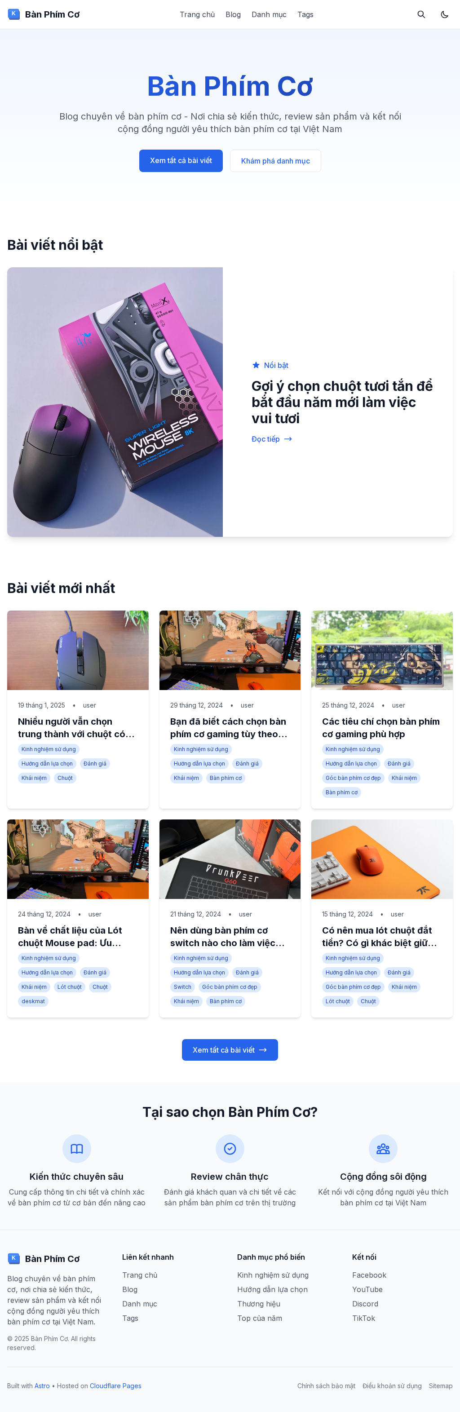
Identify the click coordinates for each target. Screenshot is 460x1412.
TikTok (363, 1318)
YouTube (367, 1289)
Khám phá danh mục (275, 160)
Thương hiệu (258, 1303)
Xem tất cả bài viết (181, 160)
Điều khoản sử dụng (392, 1386)
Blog (233, 14)
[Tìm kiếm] (421, 14)
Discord (365, 1303)
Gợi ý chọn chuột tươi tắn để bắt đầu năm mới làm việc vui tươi (342, 402)
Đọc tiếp (266, 438)
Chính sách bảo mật (326, 1386)
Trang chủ (197, 14)
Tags (305, 14)
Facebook (369, 1274)
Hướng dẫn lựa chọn (272, 1289)
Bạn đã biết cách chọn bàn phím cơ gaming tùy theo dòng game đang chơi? (228, 734)
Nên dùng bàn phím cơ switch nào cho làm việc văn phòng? (222, 943)
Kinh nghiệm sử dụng (273, 1274)
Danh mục (269, 14)
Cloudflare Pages (116, 1386)
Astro (42, 1386)
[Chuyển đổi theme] (445, 14)
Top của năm (259, 1318)
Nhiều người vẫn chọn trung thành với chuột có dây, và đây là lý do (71, 734)
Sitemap (441, 1386)
